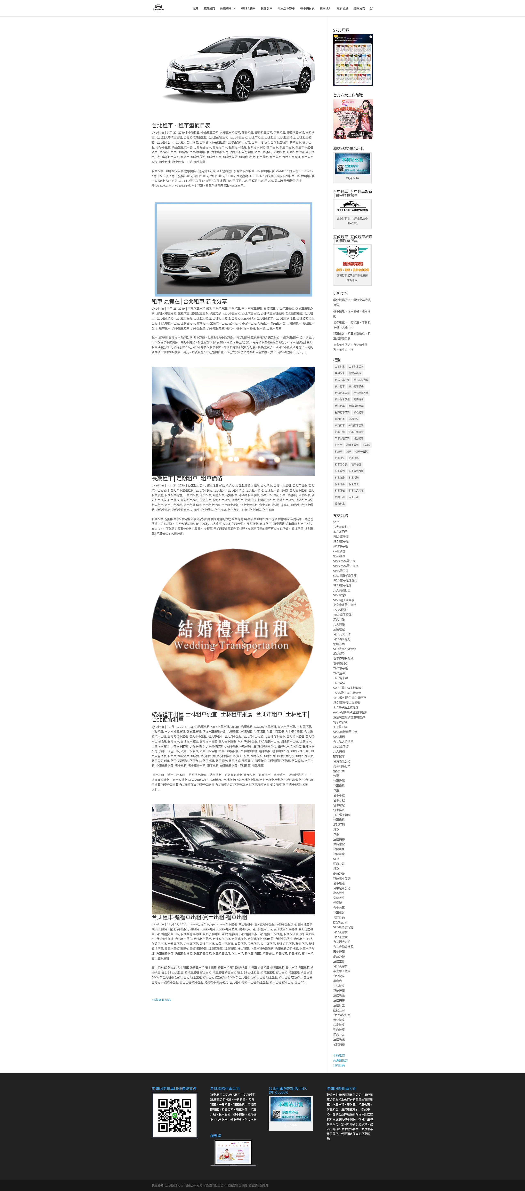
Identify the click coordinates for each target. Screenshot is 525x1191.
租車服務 (221, 761)
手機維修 (339, 1055)
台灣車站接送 (260, 142)
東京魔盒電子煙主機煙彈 (349, 717)
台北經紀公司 (341, 1015)
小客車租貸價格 (249, 495)
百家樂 (232, 1185)
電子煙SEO (340, 663)
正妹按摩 (339, 986)
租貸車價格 (198, 157)
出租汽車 (183, 313)
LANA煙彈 (340, 610)
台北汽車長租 (203, 490)
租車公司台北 (304, 756)
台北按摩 (339, 976)
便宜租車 (247, 132)
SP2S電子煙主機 (343, 600)
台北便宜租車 (294, 731)
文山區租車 (268, 944)
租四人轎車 (248, 8)
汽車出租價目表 (199, 152)
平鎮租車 (304, 495)
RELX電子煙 (341, 536)
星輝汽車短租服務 (289, 746)
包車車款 (339, 795)
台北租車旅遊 (342, 399)
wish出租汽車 (286, 727)
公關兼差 (339, 849)
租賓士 (237, 756)
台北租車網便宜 (285, 318)
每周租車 (157, 505)
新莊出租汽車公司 (183, 147)
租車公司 (275, 157)
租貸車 (195, 756)
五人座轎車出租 (252, 308)
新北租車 (301, 944)
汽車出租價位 (160, 152)
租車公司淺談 (179, 761)
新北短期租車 (285, 944)
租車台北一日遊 (182, 162)
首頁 (195, 8)
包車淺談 (215, 313)
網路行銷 (339, 644)
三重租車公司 (356, 366)
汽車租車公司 (211, 505)
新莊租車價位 (170, 500)
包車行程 (339, 800)
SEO (336, 829)
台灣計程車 (239, 939)
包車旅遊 (339, 805)
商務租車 (295, 142)
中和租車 (194, 132)
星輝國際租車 (356, 406)
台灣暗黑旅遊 (341, 761)
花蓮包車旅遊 (341, 878)
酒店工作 (339, 961)
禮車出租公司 (281, 751)
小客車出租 (249, 323)
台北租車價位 (286, 137)
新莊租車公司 (279, 323)
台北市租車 (256, 137)
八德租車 (231, 485)
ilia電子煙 (339, 551)
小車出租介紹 (269, 495)
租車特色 (261, 761)
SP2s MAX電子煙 (344, 561)
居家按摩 (339, 1025)
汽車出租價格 (179, 152)
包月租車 (259, 731)
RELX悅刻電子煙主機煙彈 (349, 698)
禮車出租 (265, 751)
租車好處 (340, 477)
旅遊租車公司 (221, 500)
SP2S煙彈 (339, 595)
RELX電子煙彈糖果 (345, 580)
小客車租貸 (163, 147)
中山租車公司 (209, 132)
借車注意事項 (215, 485)
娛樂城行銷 (340, 922)
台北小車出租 (238, 137)
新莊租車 (263, 323)
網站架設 (339, 654)
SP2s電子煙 (340, 571)
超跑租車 (226, 8)
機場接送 (250, 500)
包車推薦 (339, 781)
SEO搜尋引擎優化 (344, 649)
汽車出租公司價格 (241, 152)
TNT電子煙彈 (342, 815)
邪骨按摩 (339, 951)
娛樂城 (337, 903)
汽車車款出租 (249, 505)
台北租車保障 (183, 318)
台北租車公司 (164, 142)
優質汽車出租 (295, 132)
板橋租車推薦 (237, 147)
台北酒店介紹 (341, 942)
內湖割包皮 (340, 1060)
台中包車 (339, 908)
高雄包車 (339, 893)
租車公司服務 (291, 157)
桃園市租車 (287, 147)
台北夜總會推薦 (343, 946)
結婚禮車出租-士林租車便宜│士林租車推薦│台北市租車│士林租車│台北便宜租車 (231, 716)
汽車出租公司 (219, 152)
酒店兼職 (339, 619)
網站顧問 (339, 556)
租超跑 (243, 157)
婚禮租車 (218, 495)
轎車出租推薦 (228, 766)
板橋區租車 (215, 949)
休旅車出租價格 (286, 924)
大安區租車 (191, 944)
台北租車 (270, 137)
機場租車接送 (304, 500)
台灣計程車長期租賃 (213, 142)
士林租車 (305, 741)
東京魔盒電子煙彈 (344, 605)
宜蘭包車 (339, 898)
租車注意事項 (356, 490)
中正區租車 (246, 924)
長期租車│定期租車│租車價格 (187, 478)
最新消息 (342, 8)
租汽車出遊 (163, 510)
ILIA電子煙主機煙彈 (345, 707)
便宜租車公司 (263, 132)
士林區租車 (188, 323)
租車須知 (325, 8)
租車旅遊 (354, 484)
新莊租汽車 (220, 147)
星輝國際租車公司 (264, 746)
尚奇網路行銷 (341, 766)
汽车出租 (237, 953)
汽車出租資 (198, 328)
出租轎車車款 (199, 313)
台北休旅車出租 (262, 929)
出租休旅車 (208, 929)
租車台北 (165, 162)
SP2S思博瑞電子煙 (345, 732)
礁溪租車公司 (170, 157)
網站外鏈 (339, 873)
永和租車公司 (356, 425)
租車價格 (262, 157)
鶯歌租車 (258, 766)
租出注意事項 (281, 505)
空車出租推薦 (164, 766)
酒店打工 (339, 1005)
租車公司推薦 (160, 761)
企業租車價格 (285, 308)
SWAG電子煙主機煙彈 (347, 688)
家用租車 (234, 323)
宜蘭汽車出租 (218, 323)
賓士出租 (181, 766)
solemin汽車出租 (242, 727)
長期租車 (245, 766)
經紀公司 (339, 771)
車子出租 (213, 766)
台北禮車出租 (295, 736)
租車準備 (247, 761)
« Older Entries (161, 999)
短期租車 (279, 152)
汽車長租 (265, 505)
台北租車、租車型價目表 (181, 125)
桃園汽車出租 (304, 147)
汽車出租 (340, 432)
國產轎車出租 (289, 741)
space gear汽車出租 (224, 924)
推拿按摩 (339, 756)
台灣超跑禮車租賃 (238, 142)
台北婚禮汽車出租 (195, 137)
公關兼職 (339, 854)
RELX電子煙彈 (342, 615)
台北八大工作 (341, 634)
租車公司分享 (285, 756)
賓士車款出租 (196, 766)
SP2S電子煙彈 (342, 585)
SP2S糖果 (339, 737)
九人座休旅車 (286, 8)
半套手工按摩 (341, 971)
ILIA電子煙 (340, 531)
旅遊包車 (295, 323)
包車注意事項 (275, 731)
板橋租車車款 (256, 147)
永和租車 (340, 425)
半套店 (337, 981)
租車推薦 (199, 162)
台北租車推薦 (298, 490)
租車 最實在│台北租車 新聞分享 (189, 301)
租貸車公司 (214, 157)
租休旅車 (266, 8)
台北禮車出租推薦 (270, 934)
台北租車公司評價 (186, 142)
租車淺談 (234, 761)
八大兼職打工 (341, 527)
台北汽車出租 (250, 313)
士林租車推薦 (179, 746)
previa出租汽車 (199, 924)
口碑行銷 (339, 1065)
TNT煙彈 (339, 673)
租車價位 (340, 458)
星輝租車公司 (198, 949)
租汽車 (185, 157)
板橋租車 (230, 949)
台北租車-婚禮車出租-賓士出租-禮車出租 (199, 917)
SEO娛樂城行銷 (343, 927)
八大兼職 (339, 624)
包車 (336, 776)
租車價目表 (307, 8)
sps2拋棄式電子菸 (345, 576)
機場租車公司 (285, 500)
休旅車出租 (194, 731)
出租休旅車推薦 (166, 313)
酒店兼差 (339, 839)
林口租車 (272, 147)
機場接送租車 (266, 500)
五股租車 (269, 308)
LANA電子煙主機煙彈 (347, 693)
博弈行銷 (339, 917)
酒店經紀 (339, 629)
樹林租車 (165, 328)
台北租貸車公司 (294, 934)
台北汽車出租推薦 (182, 490)
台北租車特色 (265, 318)
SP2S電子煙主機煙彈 (346, 702)
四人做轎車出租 (247, 741)
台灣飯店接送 (279, 142)
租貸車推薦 (230, 157)
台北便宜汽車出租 (285, 929)
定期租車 (202, 323)
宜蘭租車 (240, 944)
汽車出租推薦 (263, 152)
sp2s (336, 522)
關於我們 (209, 8)
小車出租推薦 (288, 495)
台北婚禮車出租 (218, 137)
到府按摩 (339, 1030)
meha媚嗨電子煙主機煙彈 (350, 712)
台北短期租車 (294, 313)
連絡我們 (359, 8)
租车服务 (297, 761)
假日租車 (279, 132)
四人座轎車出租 (169, 323)
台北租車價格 (221, 318)
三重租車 (234, 308)
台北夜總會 (340, 932)
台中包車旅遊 (341, 888)
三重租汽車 (220, 308)
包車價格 (339, 785)
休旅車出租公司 (230, 132)
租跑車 (338, 451)
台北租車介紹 (164, 318)
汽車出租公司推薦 (286, 949)
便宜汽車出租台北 (214, 731)
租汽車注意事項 (182, 510)
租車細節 (274, 761)
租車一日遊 (361, 451)
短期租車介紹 (295, 152)
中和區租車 (304, 727)
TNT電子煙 (340, 668)
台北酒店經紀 (341, 639)
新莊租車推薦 (189, 500)
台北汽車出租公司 (272, 313)
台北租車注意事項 (243, 318)
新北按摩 (339, 1020)
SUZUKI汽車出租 (265, 727)
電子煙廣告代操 (343, 658)
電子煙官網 (340, 722)
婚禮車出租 (207, 944)
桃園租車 (340, 419)
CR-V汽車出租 (220, 727)
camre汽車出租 (200, 727)
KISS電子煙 (340, 546)
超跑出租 (340, 497)
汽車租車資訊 (230, 505)
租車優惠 (356, 464)
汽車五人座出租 (169, 751)
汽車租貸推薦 (192, 505)
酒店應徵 (339, 844)
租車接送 (255, 510)
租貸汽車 (183, 756)
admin (160, 132)
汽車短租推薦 (215, 328)
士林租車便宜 (160, 746)
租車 (252, 157)
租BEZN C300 (300, 751)
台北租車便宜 (189, 741)
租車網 (285, 761)
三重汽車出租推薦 (199, 308)
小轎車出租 (231, 746)
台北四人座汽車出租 (169, 137)
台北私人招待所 (343, 742)
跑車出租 (354, 497)
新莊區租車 (204, 147)
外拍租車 (205, 495)
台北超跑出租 (221, 939)
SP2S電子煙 (341, 541)
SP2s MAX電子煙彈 (345, 566)
